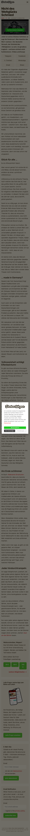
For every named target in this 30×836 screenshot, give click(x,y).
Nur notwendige (9, 430)
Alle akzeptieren (15, 427)
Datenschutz (7, 423)
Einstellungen (20, 430)
